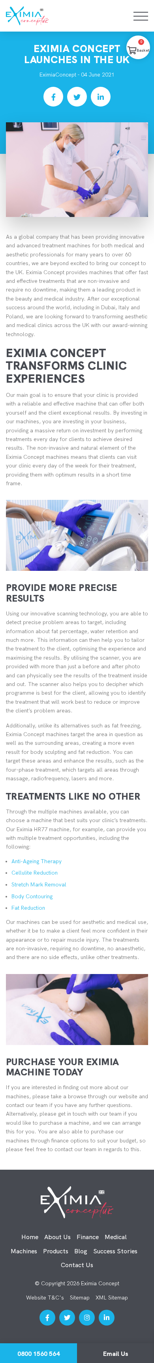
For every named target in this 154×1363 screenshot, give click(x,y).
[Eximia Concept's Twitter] (67, 1318)
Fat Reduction (28, 908)
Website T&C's (45, 1297)
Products (55, 1251)
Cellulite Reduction (34, 872)
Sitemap (80, 1297)
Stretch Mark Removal (38, 884)
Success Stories (115, 1251)
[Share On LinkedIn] (101, 97)
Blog (80, 1251)
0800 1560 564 (38, 1354)
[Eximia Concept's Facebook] (47, 1318)
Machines (24, 1251)
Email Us (115, 1354)
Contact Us (77, 1265)
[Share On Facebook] (53, 97)
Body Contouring (32, 896)
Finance (88, 1237)
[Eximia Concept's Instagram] (87, 1318)
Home (29, 1237)
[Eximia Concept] (45, 16)
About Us (57, 1237)
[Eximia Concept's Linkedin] (107, 1318)
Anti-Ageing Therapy (36, 861)
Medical (116, 1237)
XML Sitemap (112, 1297)
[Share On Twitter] (77, 97)
